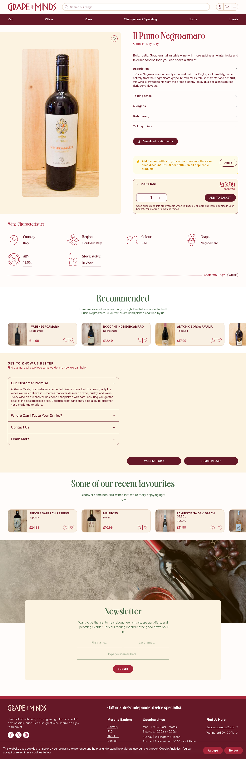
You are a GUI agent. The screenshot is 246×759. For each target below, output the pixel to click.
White (49, 19)
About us (113, 736)
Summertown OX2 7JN (220, 727)
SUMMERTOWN (211, 461)
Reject (233, 750)
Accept (213, 750)
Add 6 (228, 162)
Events (233, 19)
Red (10, 19)
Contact (112, 740)
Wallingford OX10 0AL (220, 732)
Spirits (193, 19)
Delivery (112, 726)
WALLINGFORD (154, 461)
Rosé (88, 19)
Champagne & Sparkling (140, 19)
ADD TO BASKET (220, 197)
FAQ (110, 731)
